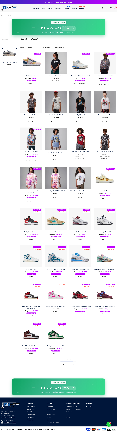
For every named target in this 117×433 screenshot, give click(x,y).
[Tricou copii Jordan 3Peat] (80, 102)
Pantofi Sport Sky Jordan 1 (31, 231)
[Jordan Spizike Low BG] (80, 219)
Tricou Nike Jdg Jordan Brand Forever (80, 191)
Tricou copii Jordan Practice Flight (80, 151)
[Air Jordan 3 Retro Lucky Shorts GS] (80, 63)
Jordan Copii (9, 16)
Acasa (2, 16)
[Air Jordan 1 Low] (105, 178)
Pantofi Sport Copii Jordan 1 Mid (55, 346)
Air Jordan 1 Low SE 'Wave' (56, 231)
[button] (2, 49)
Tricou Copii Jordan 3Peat (105, 115)
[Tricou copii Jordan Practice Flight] (80, 139)
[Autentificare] (107, 8)
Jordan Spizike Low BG (80, 231)
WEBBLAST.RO (51, 429)
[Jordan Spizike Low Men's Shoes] (80, 256)
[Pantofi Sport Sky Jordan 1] (31, 219)
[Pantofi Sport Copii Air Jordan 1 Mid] (56, 293)
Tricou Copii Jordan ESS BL (56, 115)
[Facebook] (86, 406)
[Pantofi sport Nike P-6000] (9, 52)
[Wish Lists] (111, 8)
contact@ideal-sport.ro (10, 422)
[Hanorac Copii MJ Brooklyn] (31, 139)
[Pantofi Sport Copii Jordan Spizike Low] (80, 293)
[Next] (73, 364)
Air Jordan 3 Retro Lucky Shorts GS (80, 75)
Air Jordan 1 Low (104, 191)
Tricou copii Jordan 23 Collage (105, 151)
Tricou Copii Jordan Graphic (55, 75)
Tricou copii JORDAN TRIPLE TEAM (55, 191)
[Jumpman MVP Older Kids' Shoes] (56, 256)
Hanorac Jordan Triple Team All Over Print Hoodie (31, 191)
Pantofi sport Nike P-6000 (10, 62)
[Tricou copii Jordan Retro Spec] (56, 139)
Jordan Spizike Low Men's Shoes (80, 269)
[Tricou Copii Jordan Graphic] (56, 63)
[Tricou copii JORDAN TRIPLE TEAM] (56, 178)
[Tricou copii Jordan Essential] (31, 102)
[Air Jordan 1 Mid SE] (31, 256)
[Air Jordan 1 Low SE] (31, 63)
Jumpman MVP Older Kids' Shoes (56, 269)
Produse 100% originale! (58, 2)
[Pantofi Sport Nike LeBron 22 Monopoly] (105, 256)
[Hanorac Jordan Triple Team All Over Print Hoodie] (31, 178)
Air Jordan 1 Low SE (31, 75)
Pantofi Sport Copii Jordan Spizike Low (80, 306)
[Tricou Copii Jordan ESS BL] (56, 102)
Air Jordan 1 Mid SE (31, 269)
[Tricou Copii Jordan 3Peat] (105, 102)
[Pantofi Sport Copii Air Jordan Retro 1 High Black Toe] (31, 293)
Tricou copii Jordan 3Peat (80, 115)
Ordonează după (47, 47)
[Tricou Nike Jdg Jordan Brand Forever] (80, 178)
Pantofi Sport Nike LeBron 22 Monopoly (104, 269)
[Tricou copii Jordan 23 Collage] (105, 139)
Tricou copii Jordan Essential (31, 115)
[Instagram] (91, 406)
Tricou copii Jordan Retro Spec (56, 153)
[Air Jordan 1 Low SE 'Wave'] (56, 219)
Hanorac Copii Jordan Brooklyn (105, 75)
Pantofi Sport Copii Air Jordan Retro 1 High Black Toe (31, 307)
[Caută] (102, 8)
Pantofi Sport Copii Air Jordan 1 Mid (55, 306)
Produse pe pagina (26, 47)
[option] (58, 2)
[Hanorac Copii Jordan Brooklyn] (105, 63)
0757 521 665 (9, 420)
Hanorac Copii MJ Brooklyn (31, 151)
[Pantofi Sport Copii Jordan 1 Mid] (56, 333)
